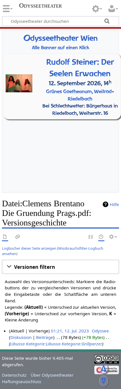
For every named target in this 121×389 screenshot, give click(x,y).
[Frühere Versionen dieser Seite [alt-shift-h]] (101, 237)
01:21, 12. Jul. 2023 (70, 331)
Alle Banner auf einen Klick (60, 47)
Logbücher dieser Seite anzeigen (29, 248)
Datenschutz (14, 375)
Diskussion (21, 337)
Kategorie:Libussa (43, 343)
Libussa (17, 343)
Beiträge (44, 337)
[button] (60, 267)
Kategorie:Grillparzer (82, 343)
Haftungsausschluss (21, 381)
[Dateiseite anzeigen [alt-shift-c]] (5, 237)
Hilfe (114, 204)
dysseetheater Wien (60, 38)
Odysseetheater (40, 5)
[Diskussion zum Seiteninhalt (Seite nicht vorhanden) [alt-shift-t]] (18, 237)
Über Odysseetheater (52, 375)
